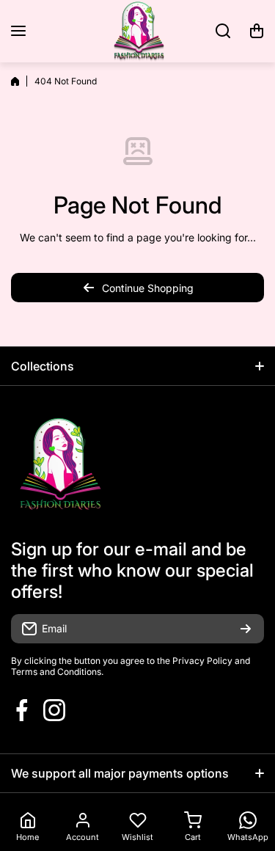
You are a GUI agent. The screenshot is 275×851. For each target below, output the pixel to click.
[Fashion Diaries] (138, 31)
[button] (256, 30)
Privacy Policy (202, 660)
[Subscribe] (245, 628)
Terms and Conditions (56, 671)
